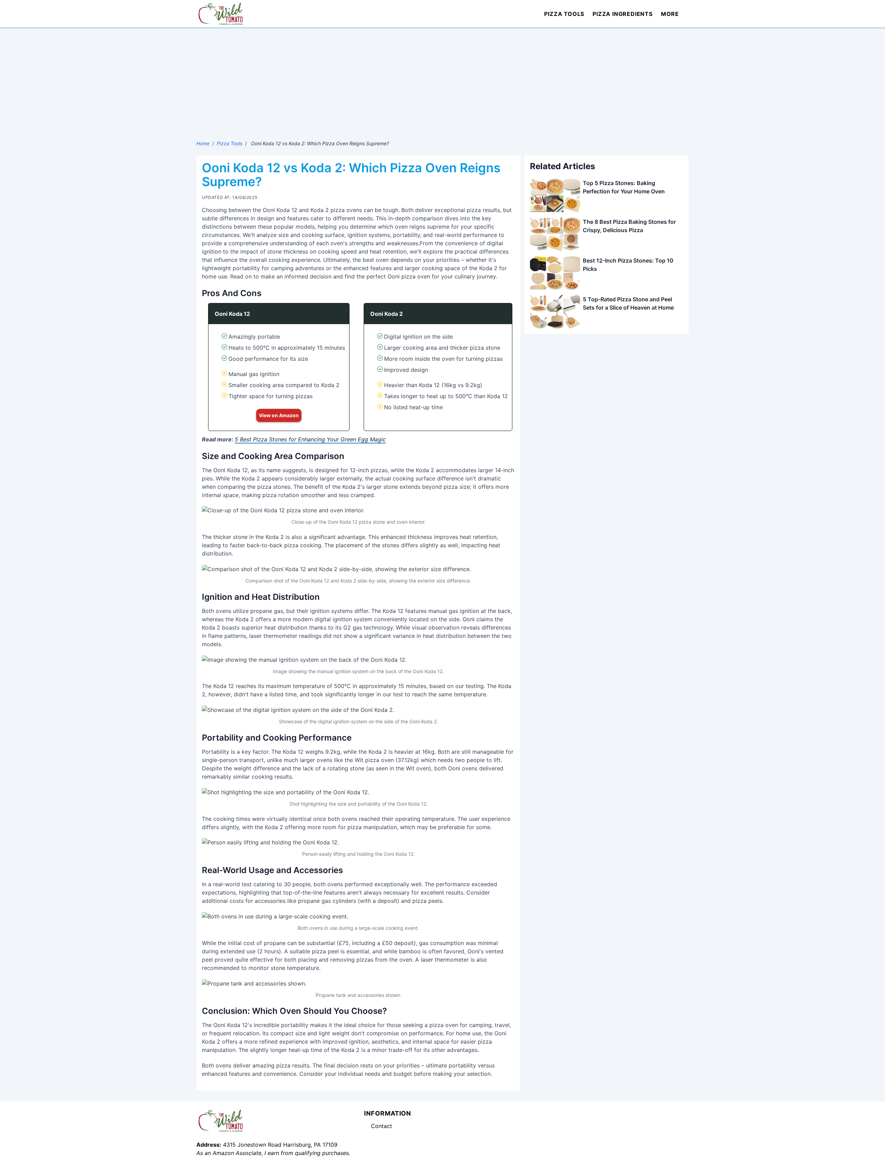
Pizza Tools (564, 13)
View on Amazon (279, 415)
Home (202, 143)
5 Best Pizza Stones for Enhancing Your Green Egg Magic (310, 439)
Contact (381, 1125)
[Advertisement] (442, 79)
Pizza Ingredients (623, 13)
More (670, 13)
